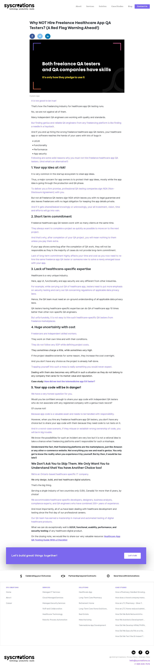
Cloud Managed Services (52, 598)
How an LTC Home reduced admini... (130, 609)
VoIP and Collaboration (52, 609)
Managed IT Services (51, 592)
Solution (102, 6)
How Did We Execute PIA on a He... (129, 631)
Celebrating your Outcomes (38, 576)
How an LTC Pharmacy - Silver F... (129, 603)
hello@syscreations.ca (140, 660)
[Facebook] (32, 36)
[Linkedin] (48, 36)
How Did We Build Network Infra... (129, 614)
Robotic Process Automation (54, 620)
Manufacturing (85, 620)
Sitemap (142, 657)
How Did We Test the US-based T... (129, 636)
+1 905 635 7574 (142, 664)
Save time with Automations (126, 576)
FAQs (148, 657)
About (78, 6)
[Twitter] (40, 36)
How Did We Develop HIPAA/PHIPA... (130, 625)
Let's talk (132, 556)
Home (8, 592)
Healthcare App (85, 592)
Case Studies (117, 6)
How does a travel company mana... (130, 598)
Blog (130, 6)
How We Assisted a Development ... (130, 620)
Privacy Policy (132, 657)
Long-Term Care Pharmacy (90, 598)
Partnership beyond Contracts (82, 576)
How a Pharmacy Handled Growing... (130, 592)
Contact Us (142, 6)
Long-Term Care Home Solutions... (93, 609)
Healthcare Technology (52, 614)
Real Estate (84, 614)
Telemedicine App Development (92, 625)
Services (90, 6)
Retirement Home (86, 603)
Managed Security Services (53, 603)
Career (9, 603)
